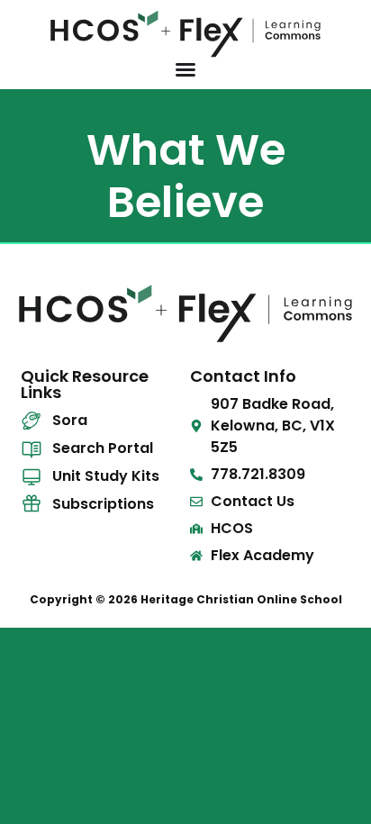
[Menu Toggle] (185, 69)
